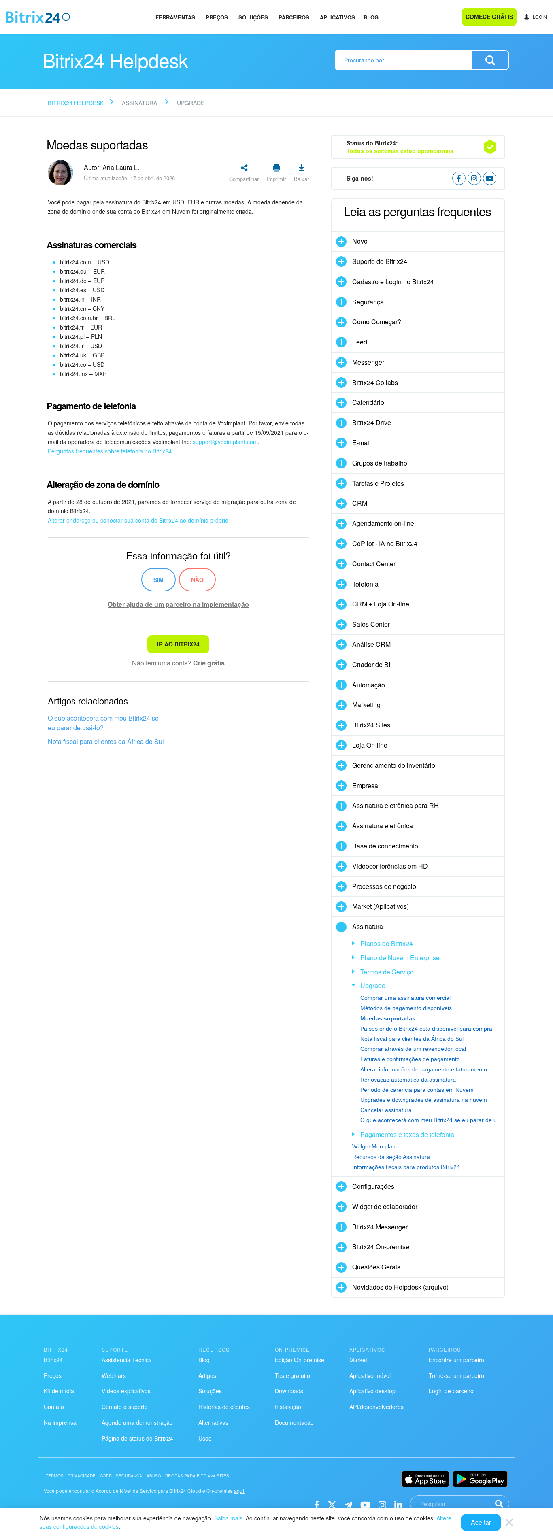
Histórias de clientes (224, 1407)
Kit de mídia (59, 1391)
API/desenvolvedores (376, 1407)
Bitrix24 (53, 1360)
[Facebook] (317, 1504)
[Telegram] (348, 1504)
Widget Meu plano (375, 1146)
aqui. (239, 1490)
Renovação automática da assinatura (408, 1079)
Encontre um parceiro (456, 1360)
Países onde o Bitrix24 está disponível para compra (426, 1028)
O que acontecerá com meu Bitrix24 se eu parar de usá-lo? (103, 722)
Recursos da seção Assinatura (391, 1157)
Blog (371, 17)
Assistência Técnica (127, 1360)
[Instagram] (382, 1504)
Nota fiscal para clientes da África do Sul (106, 741)
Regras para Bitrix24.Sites (197, 1476)
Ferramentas (175, 17)
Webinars (114, 1375)
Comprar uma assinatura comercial (405, 998)
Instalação (288, 1407)
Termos (55, 1476)
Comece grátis (489, 17)
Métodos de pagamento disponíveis (406, 1008)
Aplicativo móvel (370, 1375)
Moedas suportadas (387, 1018)
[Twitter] (332, 1504)
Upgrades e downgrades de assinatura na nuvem (423, 1100)
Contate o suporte (125, 1407)
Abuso (154, 1476)
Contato (54, 1407)
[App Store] (425, 1479)
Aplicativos (337, 17)
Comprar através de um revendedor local (413, 1049)
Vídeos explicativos (126, 1391)
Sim (158, 580)
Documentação (294, 1422)
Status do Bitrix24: (400, 146)
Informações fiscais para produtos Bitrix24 (406, 1167)
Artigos (207, 1375)
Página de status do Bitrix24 (137, 1438)
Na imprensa (60, 1422)
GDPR (106, 1476)
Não (197, 580)
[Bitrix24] (38, 17)
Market (358, 1360)
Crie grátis (209, 663)
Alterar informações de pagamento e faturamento (423, 1069)
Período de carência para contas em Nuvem (417, 1089)
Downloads (289, 1391)
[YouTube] (365, 1504)
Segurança (129, 1476)
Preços (217, 17)
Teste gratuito (292, 1375)
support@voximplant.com (225, 442)
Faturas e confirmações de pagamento (410, 1059)
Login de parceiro (451, 1391)
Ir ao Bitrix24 (178, 644)
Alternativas (213, 1422)
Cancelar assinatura (386, 1110)
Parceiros (294, 17)
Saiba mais (228, 1518)
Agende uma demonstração (137, 1422)
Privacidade (82, 1476)
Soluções (253, 17)
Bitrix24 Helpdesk (76, 103)
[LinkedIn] (398, 1504)
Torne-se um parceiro (456, 1375)
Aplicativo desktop (372, 1391)
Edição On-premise (299, 1360)
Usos (204, 1438)
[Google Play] (480, 1479)
